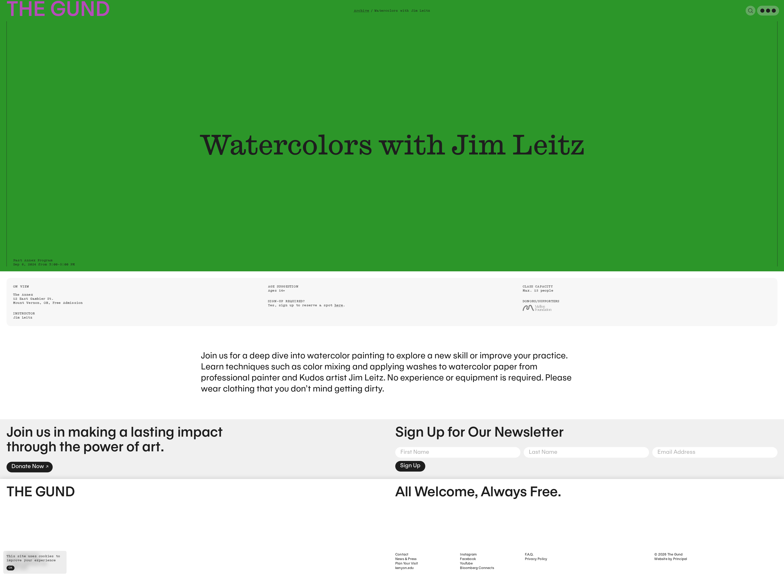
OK (10, 568)
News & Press (405, 559)
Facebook (468, 559)
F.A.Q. (529, 554)
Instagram (468, 554)
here (338, 305)
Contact (401, 554)
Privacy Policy (536, 559)
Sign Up (410, 465)
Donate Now (27, 466)
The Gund (58, 10)
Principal (680, 559)
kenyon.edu (404, 568)
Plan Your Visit (406, 563)
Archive (361, 11)
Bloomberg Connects (477, 568)
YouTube (466, 563)
